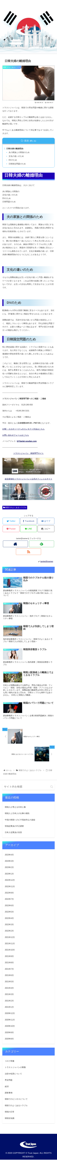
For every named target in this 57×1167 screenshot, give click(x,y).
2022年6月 (9, 905)
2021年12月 (10, 937)
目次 (26, 140)
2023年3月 (9, 861)
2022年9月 (9, 893)
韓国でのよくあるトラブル (15, 507)
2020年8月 (9, 1039)
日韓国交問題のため (17, 164)
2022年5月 (9, 912)
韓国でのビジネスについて (16, 1099)
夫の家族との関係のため (19, 152)
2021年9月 (9, 956)
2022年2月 (9, 931)
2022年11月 (10, 886)
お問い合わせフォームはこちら (15, 435)
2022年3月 (9, 924)
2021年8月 (9, 962)
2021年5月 (9, 981)
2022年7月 (9, 899)
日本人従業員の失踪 (13, 832)
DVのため (13, 160)
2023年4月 (9, 855)
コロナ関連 (9, 1061)
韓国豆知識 (9, 1118)
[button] (51, 786)
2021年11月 (10, 943)
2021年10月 (10, 950)
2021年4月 (9, 988)
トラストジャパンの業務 (15, 1067)
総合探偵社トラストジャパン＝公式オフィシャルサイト (28, 479)
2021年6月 (9, 975)
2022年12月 (10, 880)
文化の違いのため (16, 156)
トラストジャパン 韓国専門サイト (28, 453)
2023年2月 (9, 867)
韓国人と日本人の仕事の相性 (17, 813)
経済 (7, 1086)
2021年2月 (9, 1001)
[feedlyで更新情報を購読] (41, 544)
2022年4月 (9, 918)
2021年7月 (9, 969)
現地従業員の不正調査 (14, 826)
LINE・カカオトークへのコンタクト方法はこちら (23, 429)
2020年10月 (10, 1026)
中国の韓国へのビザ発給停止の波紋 (20, 820)
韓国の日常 (9, 1112)
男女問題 (8, 1080)
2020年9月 (9, 1032)
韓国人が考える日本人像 (15, 807)
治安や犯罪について (13, 1074)
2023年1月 (9, 874)
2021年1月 (9, 1007)
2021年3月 (9, 994)
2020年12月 (10, 1013)
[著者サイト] (15, 544)
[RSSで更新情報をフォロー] (28, 551)
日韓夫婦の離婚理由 (14, 148)
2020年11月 (10, 1020)
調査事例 (8, 1093)
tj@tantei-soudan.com (27, 441)
